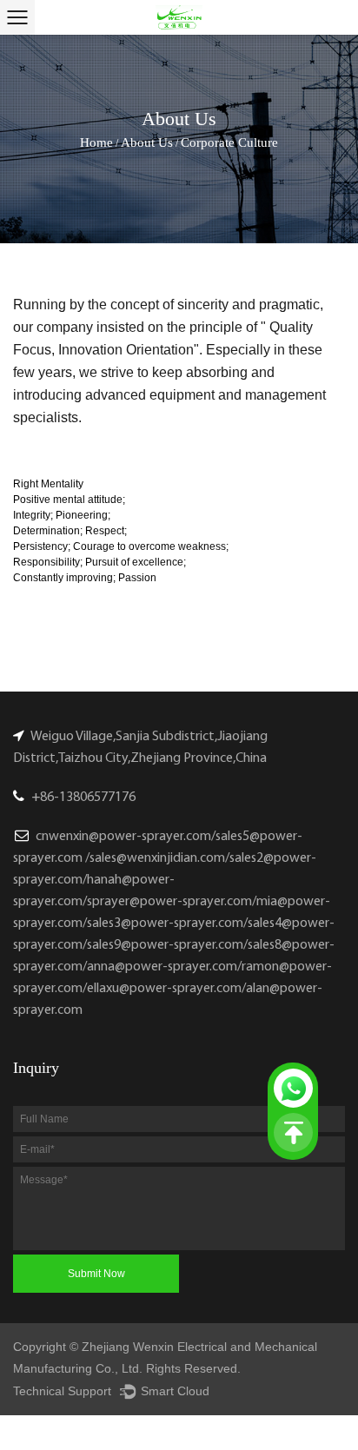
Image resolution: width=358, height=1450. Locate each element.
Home (96, 142)
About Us (147, 142)
